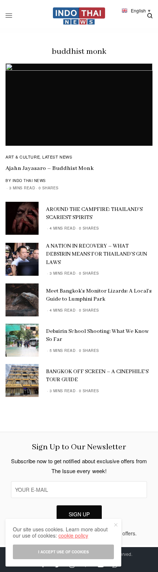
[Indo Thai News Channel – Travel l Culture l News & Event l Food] (79, 16)
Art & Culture (23, 157)
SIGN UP (79, 514)
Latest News (57, 157)
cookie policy (73, 535)
